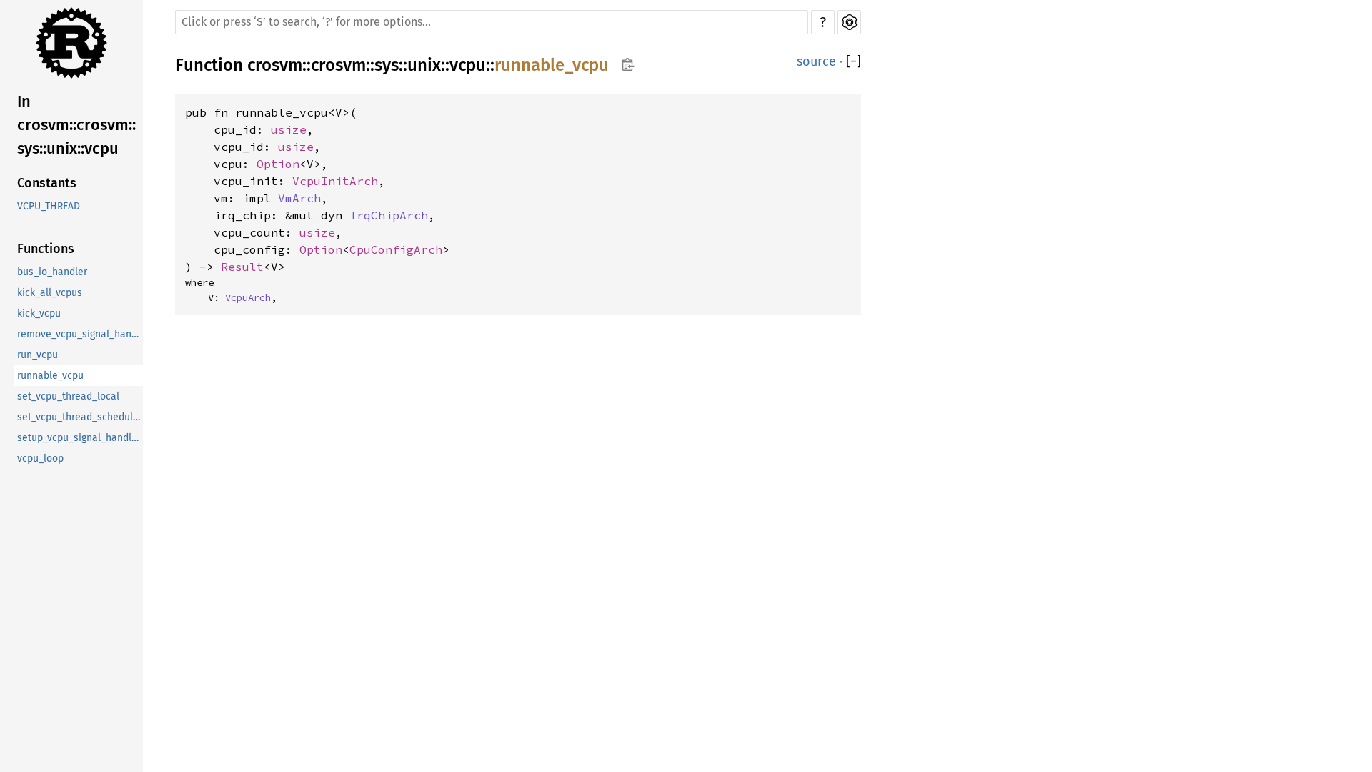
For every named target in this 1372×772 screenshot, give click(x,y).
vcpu (467, 65)
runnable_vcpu (50, 376)
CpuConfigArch (395, 249)
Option (278, 164)
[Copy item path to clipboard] (628, 66)
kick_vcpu (39, 313)
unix (424, 65)
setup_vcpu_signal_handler (79, 438)
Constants (46, 183)
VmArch (299, 198)
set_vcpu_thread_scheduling (80, 417)
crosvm (274, 65)
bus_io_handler (52, 272)
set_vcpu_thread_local (68, 396)
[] (853, 61)
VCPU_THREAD (48, 206)
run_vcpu (37, 355)
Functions (45, 249)
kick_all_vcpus (49, 293)
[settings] (849, 22)
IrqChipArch (388, 215)
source (816, 61)
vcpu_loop (40, 458)
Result (242, 266)
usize (289, 129)
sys (386, 65)
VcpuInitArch (335, 181)
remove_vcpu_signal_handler (80, 334)
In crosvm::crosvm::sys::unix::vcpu (76, 124)
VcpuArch (248, 297)
